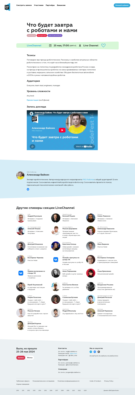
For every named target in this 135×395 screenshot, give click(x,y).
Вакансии (61, 5)
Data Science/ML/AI (55, 35)
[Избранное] (103, 45)
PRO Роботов (88, 180)
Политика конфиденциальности (68, 381)
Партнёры (50, 5)
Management (41, 35)
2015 (45, 390)
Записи (21, 358)
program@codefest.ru (73, 372)
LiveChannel (34, 45)
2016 (51, 390)
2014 (39, 390)
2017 (56, 390)
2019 (68, 390)
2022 (79, 390)
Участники (38, 5)
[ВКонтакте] (28, 189)
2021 (73, 390)
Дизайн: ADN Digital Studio (111, 390)
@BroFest (73, 353)
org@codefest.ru (71, 351)
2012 (28, 390)
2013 (34, 390)
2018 (62, 390)
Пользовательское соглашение (43, 381)
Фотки (29, 358)
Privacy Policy (108, 381)
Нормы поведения (22, 384)
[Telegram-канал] (91, 352)
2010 (17, 390)
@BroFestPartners (72, 365)
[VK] (95, 352)
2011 (23, 390)
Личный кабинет (122, 5)
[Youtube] (99, 352)
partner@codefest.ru (73, 363)
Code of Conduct (95, 381)
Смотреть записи (24, 5)
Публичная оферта (22, 381)
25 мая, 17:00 (64, 45)
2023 (85, 390)
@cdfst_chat (73, 355)
